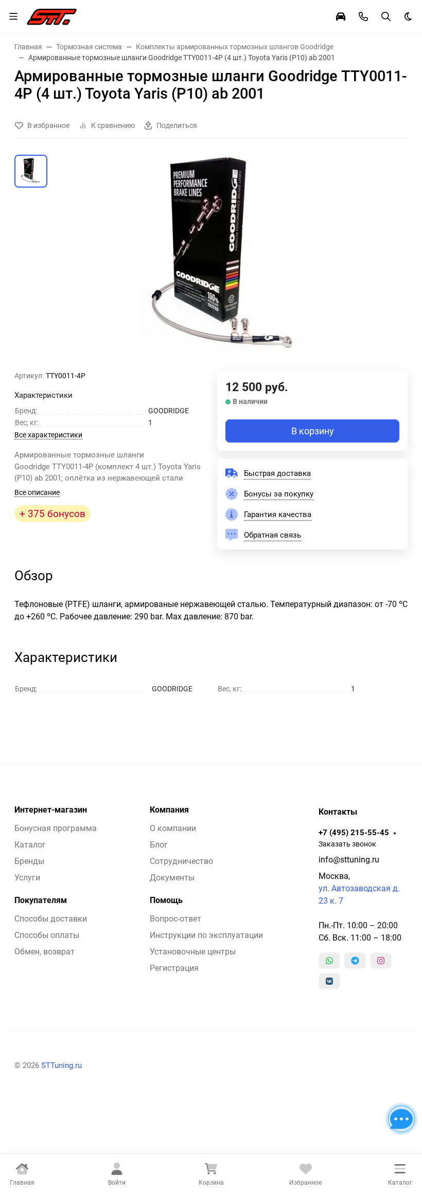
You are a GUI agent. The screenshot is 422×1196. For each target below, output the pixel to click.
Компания (169, 810)
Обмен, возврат (44, 951)
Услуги (27, 877)
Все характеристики (48, 435)
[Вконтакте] (329, 981)
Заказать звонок (347, 844)
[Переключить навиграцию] (13, 16)
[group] (223, 263)
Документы (172, 877)
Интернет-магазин (50, 810)
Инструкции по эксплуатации (206, 935)
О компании (173, 828)
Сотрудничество (181, 861)
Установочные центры (193, 951)
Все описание (37, 492)
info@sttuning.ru (349, 859)
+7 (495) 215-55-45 (354, 832)
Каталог (30, 845)
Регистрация (174, 968)
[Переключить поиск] (386, 16)
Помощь (166, 900)
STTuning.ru (61, 1065)
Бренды (29, 861)
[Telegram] (355, 960)
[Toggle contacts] (363, 16)
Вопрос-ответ (175, 919)
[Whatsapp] (329, 960)
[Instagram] (381, 960)
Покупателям (40, 900)
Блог (159, 845)
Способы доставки (50, 919)
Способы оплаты (46, 935)
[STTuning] (52, 15)
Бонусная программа (55, 828)
